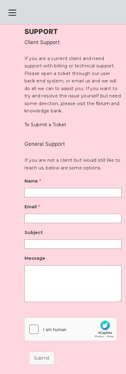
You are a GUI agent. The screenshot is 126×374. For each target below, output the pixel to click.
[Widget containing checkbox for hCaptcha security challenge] (70, 329)
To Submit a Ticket (45, 124)
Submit (42, 358)
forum (103, 103)
